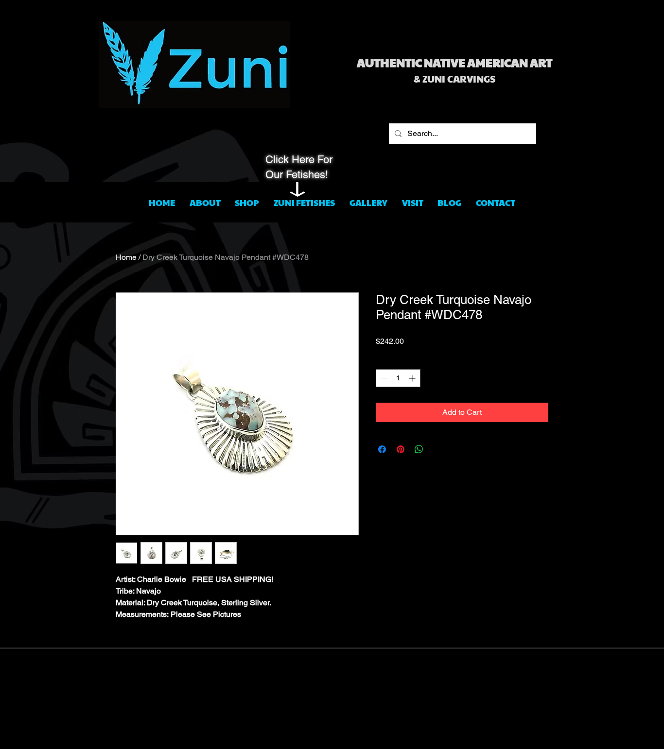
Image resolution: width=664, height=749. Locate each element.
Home (126, 257)
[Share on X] (437, 449)
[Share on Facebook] (382, 449)
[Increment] (413, 378)
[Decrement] (383, 378)
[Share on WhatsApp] (419, 449)
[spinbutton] (398, 378)
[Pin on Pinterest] (400, 449)
